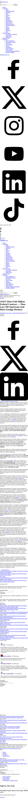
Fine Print (5, 39)
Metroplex (8, 12)
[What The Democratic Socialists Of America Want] (12, 716)
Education (8, 17)
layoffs (12, 435)
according (14, 419)
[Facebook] (14, 83)
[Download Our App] (1, 237)
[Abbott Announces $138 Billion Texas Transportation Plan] (14, 612)
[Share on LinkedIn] (14, 400)
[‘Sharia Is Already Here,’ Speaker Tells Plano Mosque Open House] (14, 731)
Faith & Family (9, 21)
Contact (7, 46)
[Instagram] (14, 139)
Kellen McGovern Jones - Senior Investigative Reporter (12, 313)
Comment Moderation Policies (13, 51)
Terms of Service (9, 48)
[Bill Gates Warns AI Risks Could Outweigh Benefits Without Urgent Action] (14, 623)
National (8, 15)
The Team (8, 43)
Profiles (7, 29)
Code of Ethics (9, 44)
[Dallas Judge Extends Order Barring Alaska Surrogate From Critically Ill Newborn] (14, 617)
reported (20, 478)
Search (15, 4)
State (7, 13)
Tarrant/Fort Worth (10, 11)
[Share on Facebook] (14, 343)
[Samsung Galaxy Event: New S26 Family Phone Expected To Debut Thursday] (14, 630)
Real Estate (8, 20)
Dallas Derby (9, 37)
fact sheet (20, 540)
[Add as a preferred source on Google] (9, 401)
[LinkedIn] (14, 195)
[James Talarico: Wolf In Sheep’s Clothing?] (10, 726)
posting (10, 460)
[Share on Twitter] (14, 372)
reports (1, 515)
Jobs (7, 31)
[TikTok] (14, 223)
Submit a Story (6, 38)
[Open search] (0, 3)
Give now (2, 603)
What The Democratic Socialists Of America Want (11, 717)
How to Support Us (10, 40)
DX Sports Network (10, 25)
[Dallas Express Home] (4, 2)
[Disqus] (14, 660)
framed (6, 511)
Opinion (7, 28)
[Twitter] (14, 111)
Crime (7, 16)
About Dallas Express (11, 42)
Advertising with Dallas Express (10, 780)
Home (4, 7)
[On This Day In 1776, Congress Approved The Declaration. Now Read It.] (14, 738)
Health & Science (10, 24)
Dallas (7, 10)
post (6, 454)
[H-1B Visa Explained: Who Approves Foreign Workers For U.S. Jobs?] (14, 721)
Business (8, 19)
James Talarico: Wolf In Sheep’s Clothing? (9, 727)
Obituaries (8, 30)
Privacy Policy (9, 49)
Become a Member (10, 52)
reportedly (20, 435)
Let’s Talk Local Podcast (11, 34)
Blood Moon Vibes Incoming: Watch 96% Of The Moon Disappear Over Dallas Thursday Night (13, 609)
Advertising (8, 47)
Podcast (4, 753)
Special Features (6, 33)
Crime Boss (8, 35)
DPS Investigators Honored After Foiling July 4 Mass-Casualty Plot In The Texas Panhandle (12, 760)
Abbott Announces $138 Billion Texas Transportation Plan (13, 613)
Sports (7, 26)
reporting (16, 497)
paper (6, 549)
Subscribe (3, 593)
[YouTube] (14, 167)
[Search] (1, 291)
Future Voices (9, 22)
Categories (5, 8)
